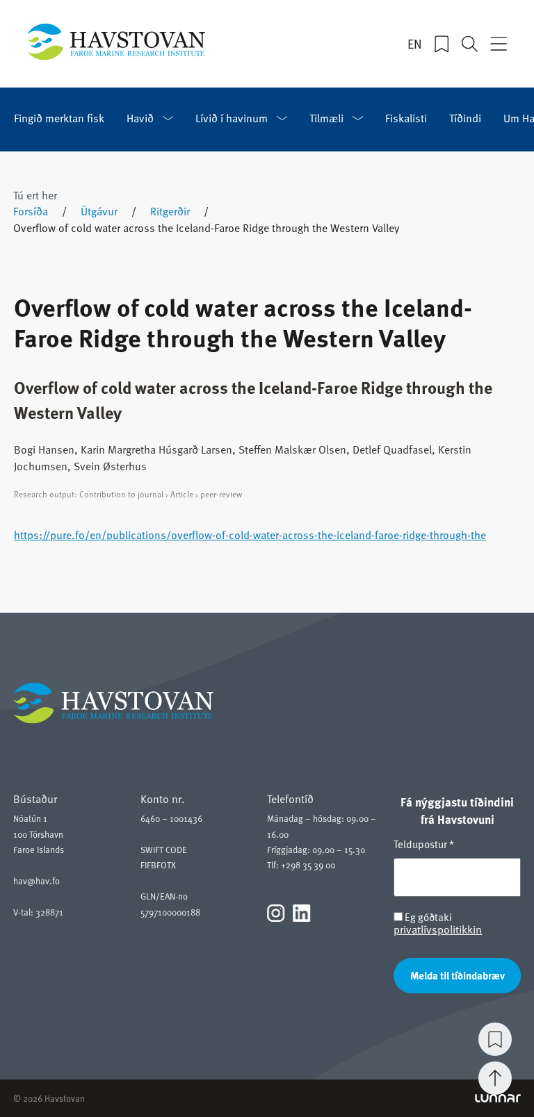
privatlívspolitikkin (438, 929)
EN (414, 43)
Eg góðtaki (438, 923)
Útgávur (99, 211)
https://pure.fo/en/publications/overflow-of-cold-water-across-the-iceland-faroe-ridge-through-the (250, 535)
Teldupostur (424, 844)
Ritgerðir (170, 211)
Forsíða (30, 211)
